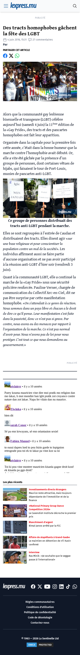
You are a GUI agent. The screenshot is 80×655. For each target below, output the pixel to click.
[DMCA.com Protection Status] (40, 645)
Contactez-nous (40, 622)
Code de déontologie (40, 617)
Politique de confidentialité (40, 612)
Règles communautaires (40, 601)
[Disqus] (40, 426)
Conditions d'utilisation (40, 607)
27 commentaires (43, 39)
